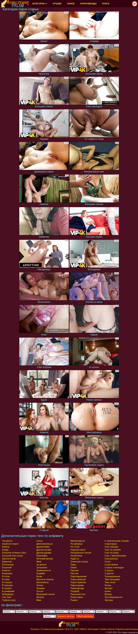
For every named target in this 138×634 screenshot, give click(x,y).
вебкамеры (8, 594)
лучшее (57, 3)
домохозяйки (43, 547)
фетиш (108, 585)
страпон (109, 570)
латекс (39, 585)
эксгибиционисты (113, 597)
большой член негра (12, 556)
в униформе (8, 591)
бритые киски (9, 558)
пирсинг (74, 570)
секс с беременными (115, 556)
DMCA (83, 629)
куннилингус (42, 582)
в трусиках (7, 585)
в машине (7, 573)
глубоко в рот (9, 600)
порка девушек (78, 579)
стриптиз (109, 573)
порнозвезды (88, 3)
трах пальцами (112, 579)
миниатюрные (77, 541)
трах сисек (110, 582)
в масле (6, 570)
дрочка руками (43, 553)
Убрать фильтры (85, 616)
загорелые (41, 567)
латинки (40, 588)
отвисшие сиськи (79, 561)
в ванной (6, 567)
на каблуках (76, 544)
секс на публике (113, 550)
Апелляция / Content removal (101, 629)
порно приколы (78, 582)
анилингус (7, 541)
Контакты (35, 629)
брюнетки (7, 561)
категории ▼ (39, 3)
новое (71, 3)
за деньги (41, 564)
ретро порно (76, 597)
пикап (73, 567)
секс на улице (112, 553)
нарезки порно (77, 550)
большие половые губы (14, 553)
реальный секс (77, 594)
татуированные (112, 576)
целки (108, 591)
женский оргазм (44, 558)
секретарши (111, 544)
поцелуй (74, 591)
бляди (5, 550)
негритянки (76, 556)
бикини (5, 547)
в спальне (7, 582)
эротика (109, 600)
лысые (39, 591)
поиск (105, 3)
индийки (40, 573)
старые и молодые (114, 567)
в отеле (6, 576)
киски (39, 576)
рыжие (73, 600)
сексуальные (111, 558)
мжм (38, 600)
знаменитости (43, 570)
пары (73, 564)
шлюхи (108, 594)
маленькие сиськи (45, 594)
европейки (41, 556)
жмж (38, 561)
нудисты (74, 558)
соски (108, 561)
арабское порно (10, 544)
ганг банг (6, 597)
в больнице (8, 564)
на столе (75, 547)
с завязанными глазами (117, 541)
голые (39, 541)
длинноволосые (44, 544)
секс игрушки (111, 547)
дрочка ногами (43, 550)
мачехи (40, 597)
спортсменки (111, 564)
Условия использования (52, 629)
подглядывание (78, 576)
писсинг (74, 573)
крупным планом (45, 579)
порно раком (77, 585)
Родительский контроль (127, 629)
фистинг (109, 588)
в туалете (7, 588)
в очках (6, 579)
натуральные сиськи (80, 553)
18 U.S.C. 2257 (72, 629)
